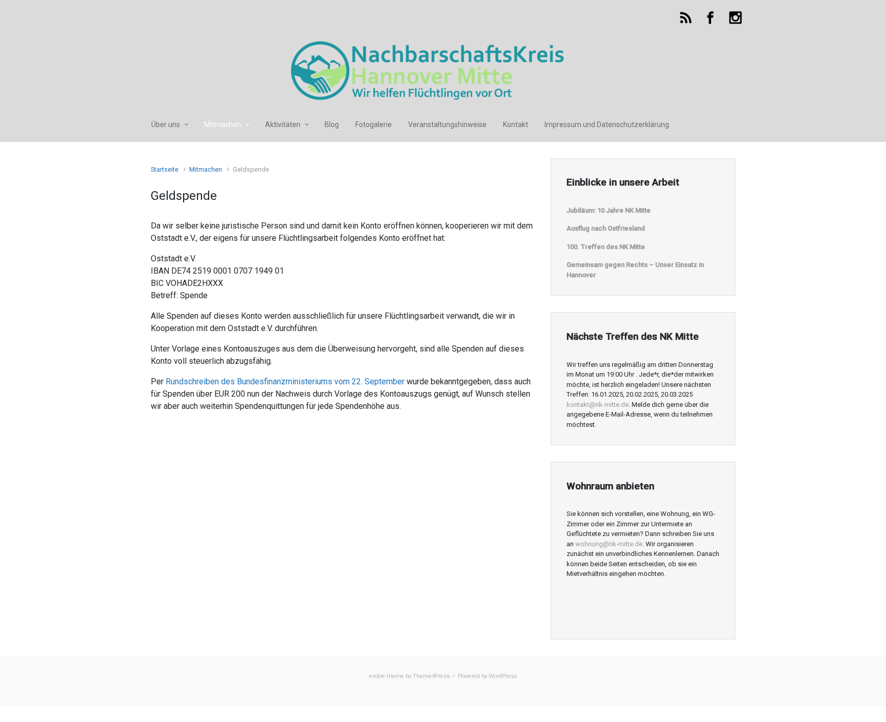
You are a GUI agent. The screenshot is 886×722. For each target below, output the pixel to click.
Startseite (164, 169)
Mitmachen (205, 169)
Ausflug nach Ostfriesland (606, 228)
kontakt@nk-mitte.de (598, 404)
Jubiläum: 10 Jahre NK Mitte (609, 210)
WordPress (503, 676)
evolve (377, 676)
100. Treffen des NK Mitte (606, 247)
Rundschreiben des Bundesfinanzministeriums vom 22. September (285, 381)
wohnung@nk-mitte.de (608, 544)
